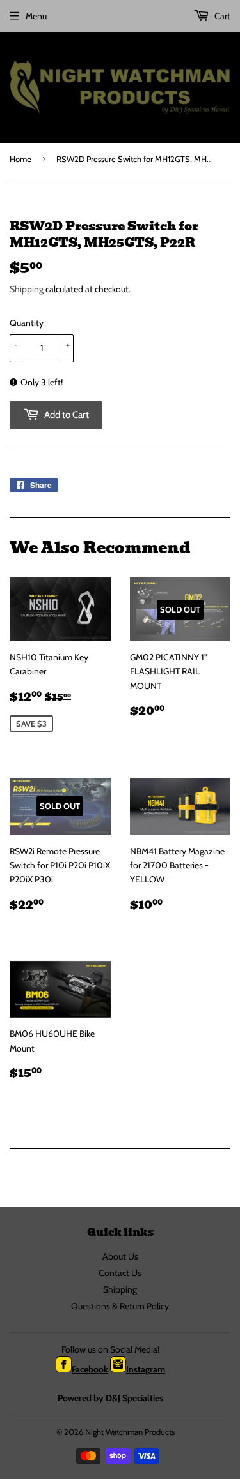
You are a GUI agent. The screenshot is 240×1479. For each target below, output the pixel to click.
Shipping (27, 289)
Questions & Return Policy (120, 1306)
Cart (221, 16)
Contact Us (120, 1273)
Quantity (27, 323)
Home (20, 159)
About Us (120, 1256)
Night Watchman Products (130, 1432)
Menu (36, 16)
